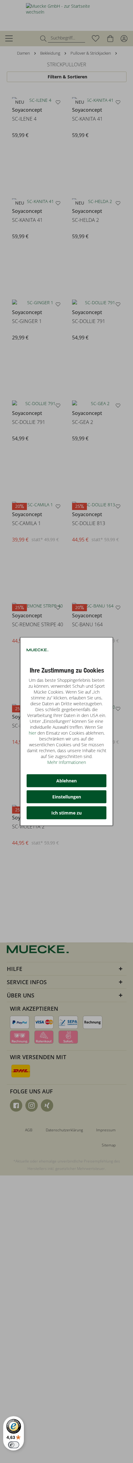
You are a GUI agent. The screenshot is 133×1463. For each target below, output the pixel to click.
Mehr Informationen (66, 762)
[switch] (13, 1444)
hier (32, 733)
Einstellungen (66, 797)
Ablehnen (66, 781)
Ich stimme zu (66, 813)
